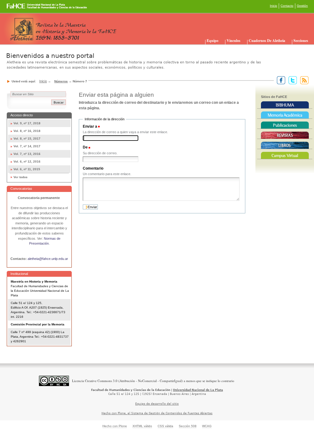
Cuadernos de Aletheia (267, 40)
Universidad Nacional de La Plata (198, 390)
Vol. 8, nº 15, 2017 (26, 138)
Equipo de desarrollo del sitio (157, 403)
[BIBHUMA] (284, 105)
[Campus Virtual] (284, 155)
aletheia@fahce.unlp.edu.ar (48, 259)
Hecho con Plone (114, 426)
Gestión (302, 5)
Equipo (212, 40)
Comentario (93, 168)
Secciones (300, 40)
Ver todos (20, 177)
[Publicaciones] (284, 125)
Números (61, 81)
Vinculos (233, 40)
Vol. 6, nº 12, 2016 (26, 161)
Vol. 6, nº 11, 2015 (26, 169)
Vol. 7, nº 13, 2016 (26, 154)
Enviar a (90, 126)
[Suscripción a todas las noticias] (303, 80)
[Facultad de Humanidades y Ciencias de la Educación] (24, 8)
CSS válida (165, 426)
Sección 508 (188, 426)
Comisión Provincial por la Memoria (37, 324)
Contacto (287, 5)
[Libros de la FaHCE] (284, 145)
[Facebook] (279, 80)
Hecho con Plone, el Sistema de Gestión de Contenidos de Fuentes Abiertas (157, 413)
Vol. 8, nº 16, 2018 (26, 131)
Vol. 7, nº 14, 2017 (26, 146)
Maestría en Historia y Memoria (34, 281)
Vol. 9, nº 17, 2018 (26, 123)
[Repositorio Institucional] (284, 115)
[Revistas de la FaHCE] (284, 135)
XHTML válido (142, 426)
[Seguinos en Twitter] (291, 80)
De (85, 147)
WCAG (207, 426)
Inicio (273, 5)
